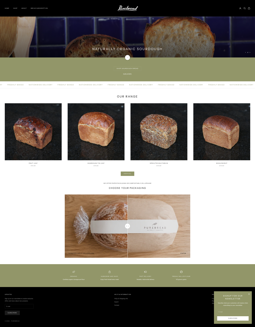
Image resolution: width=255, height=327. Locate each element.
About (24, 8)
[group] (127, 28)
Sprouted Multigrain (159, 163)
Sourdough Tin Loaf (96, 163)
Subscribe (232, 318)
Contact (116, 305)
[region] (127, 28)
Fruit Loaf (33, 163)
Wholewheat (222, 163)
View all (127, 174)
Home (7, 8)
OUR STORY (127, 74)
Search (116, 302)
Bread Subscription (39, 8)
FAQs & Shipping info (121, 299)
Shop (15, 8)
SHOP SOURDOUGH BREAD (127, 68)
